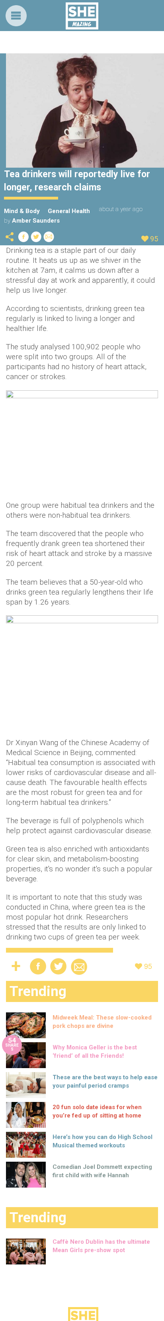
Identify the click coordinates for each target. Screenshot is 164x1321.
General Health (69, 211)
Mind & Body (22, 211)
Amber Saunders (36, 220)
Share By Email (49, 236)
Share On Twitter (36, 236)
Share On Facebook (23, 236)
